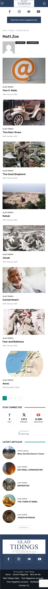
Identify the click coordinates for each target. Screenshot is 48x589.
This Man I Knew (12, 132)
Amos (6, 383)
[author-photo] (9, 47)
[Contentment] (24, 280)
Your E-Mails (10, 90)
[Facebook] (10, 12)
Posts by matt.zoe (22, 30)
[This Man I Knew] (24, 112)
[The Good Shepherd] (24, 154)
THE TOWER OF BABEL (27, 502)
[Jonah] (24, 238)
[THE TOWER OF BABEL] (9, 500)
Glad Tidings (8, 87)
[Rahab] (24, 196)
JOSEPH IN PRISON (26, 517)
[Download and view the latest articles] (24, 3)
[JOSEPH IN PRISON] (9, 516)
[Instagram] (19, 12)
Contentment (11, 299)
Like (9, 413)
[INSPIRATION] (9, 484)
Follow (24, 413)
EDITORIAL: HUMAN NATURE (30, 470)
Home (5, 30)
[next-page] (20, 398)
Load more (23, 527)
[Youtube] (38, 12)
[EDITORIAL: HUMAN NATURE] (9, 468)
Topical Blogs (22, 451)
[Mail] (29, 12)
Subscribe (38, 413)
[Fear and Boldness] (24, 322)
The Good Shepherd (14, 174)
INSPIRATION (23, 486)
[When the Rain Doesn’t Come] (9, 452)
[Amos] (24, 364)
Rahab (6, 215)
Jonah (6, 257)
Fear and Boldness (13, 341)
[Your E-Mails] (24, 71)
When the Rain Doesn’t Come (30, 454)
